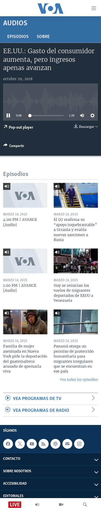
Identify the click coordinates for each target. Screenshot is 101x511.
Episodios (17, 37)
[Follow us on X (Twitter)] (20, 444)
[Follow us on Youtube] (32, 444)
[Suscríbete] (67, 444)
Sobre (43, 37)
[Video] (61, 504)
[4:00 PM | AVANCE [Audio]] (25, 195)
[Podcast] (55, 444)
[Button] (13, 147)
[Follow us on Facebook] (8, 444)
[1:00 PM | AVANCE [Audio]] (25, 261)
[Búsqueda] (85, 504)
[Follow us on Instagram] (79, 444)
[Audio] (37, 504)
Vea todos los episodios (79, 379)
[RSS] (43, 444)
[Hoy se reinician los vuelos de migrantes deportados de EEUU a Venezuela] (76, 261)
